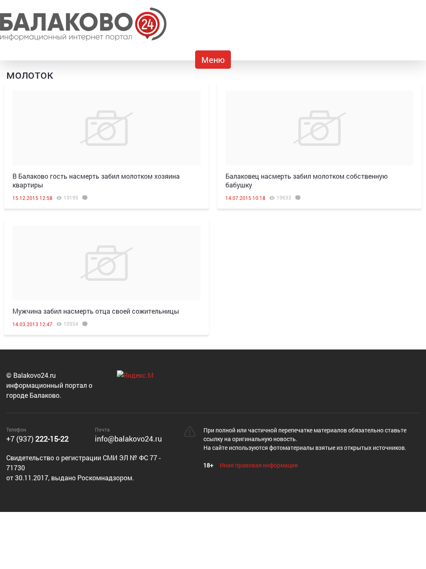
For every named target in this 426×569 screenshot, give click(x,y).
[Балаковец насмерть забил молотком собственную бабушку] (319, 127)
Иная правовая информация (259, 465)
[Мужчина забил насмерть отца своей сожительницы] (106, 262)
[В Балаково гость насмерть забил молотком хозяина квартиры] (106, 127)
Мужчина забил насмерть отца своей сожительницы (95, 311)
